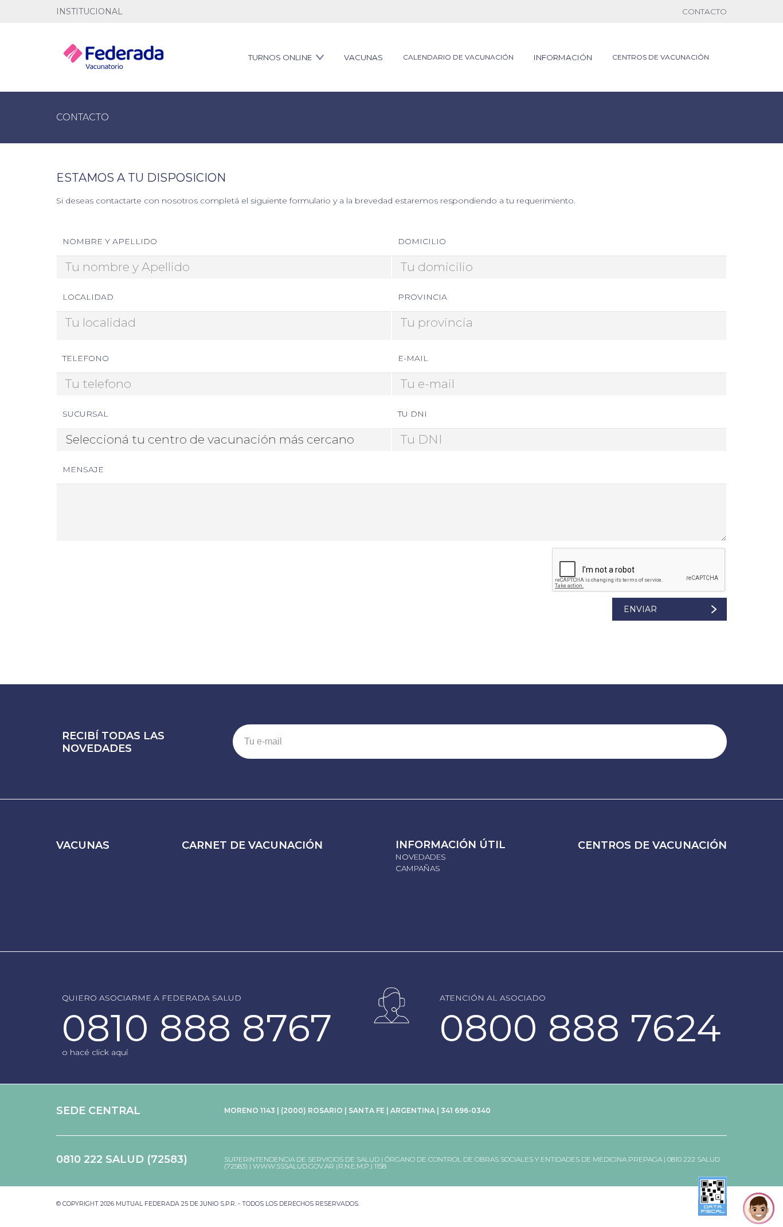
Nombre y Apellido (109, 241)
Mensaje (83, 469)
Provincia (422, 297)
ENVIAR (640, 609)
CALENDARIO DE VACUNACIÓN (458, 57)
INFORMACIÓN (563, 57)
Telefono (85, 358)
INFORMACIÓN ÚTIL (451, 844)
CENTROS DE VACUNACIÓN (660, 57)
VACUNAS (363, 57)
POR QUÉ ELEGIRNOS (157, 11)
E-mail (413, 358)
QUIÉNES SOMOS (84, 11)
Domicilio (422, 241)
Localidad (87, 297)
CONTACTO (704, 11)
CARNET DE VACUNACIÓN (252, 845)
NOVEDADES (421, 856)
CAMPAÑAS (418, 868)
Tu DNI (412, 414)
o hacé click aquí (95, 1052)
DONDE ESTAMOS (232, 11)
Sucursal (85, 414)
